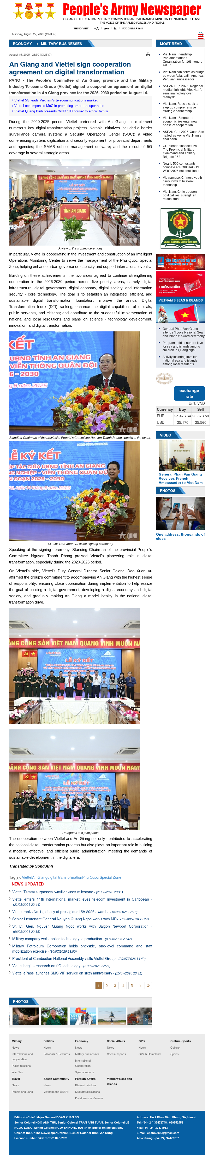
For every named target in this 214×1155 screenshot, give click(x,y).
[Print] (148, 53)
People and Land (22, 1091)
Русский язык (132, 28)
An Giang (39, 877)
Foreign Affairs (85, 1079)
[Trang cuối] (148, 985)
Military (17, 1041)
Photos (167, 491)
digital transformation (64, 877)
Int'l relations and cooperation (22, 1056)
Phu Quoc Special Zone (101, 877)
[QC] (180, 260)
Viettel (27, 877)
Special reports (84, 1072)
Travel (16, 1079)
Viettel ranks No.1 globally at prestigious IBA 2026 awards (75, 911)
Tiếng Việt (81, 28)
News (15, 1047)
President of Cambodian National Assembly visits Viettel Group (79, 958)
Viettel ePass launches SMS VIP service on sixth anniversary (77, 973)
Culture (175, 1047)
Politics (49, 1041)
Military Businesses (61, 44)
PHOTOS (20, 1001)
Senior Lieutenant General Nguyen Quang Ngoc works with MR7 (80, 918)
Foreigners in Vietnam (89, 1098)
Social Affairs (116, 1041)
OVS (142, 1041)
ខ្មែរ (115, 28)
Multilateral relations (87, 1091)
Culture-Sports (180, 1041)
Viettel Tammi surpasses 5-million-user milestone (67, 891)
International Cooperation (83, 1063)
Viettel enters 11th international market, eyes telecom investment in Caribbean (82, 901)
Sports (174, 1054)
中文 (96, 28)
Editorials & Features (57, 1054)
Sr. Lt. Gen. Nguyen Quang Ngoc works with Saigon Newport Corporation (82, 928)
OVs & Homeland (149, 1054)
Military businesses (87, 1054)
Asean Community (56, 1079)
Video (165, 435)
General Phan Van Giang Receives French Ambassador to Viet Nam (181, 478)
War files (17, 1072)
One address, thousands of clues (180, 536)
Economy (22, 44)
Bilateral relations (86, 1085)
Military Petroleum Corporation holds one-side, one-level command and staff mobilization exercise (82, 948)
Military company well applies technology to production (72, 938)
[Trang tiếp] (140, 985)
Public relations (21, 1065)
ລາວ (106, 28)
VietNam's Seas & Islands (181, 300)
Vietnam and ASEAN (56, 1091)
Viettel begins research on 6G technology (61, 965)
